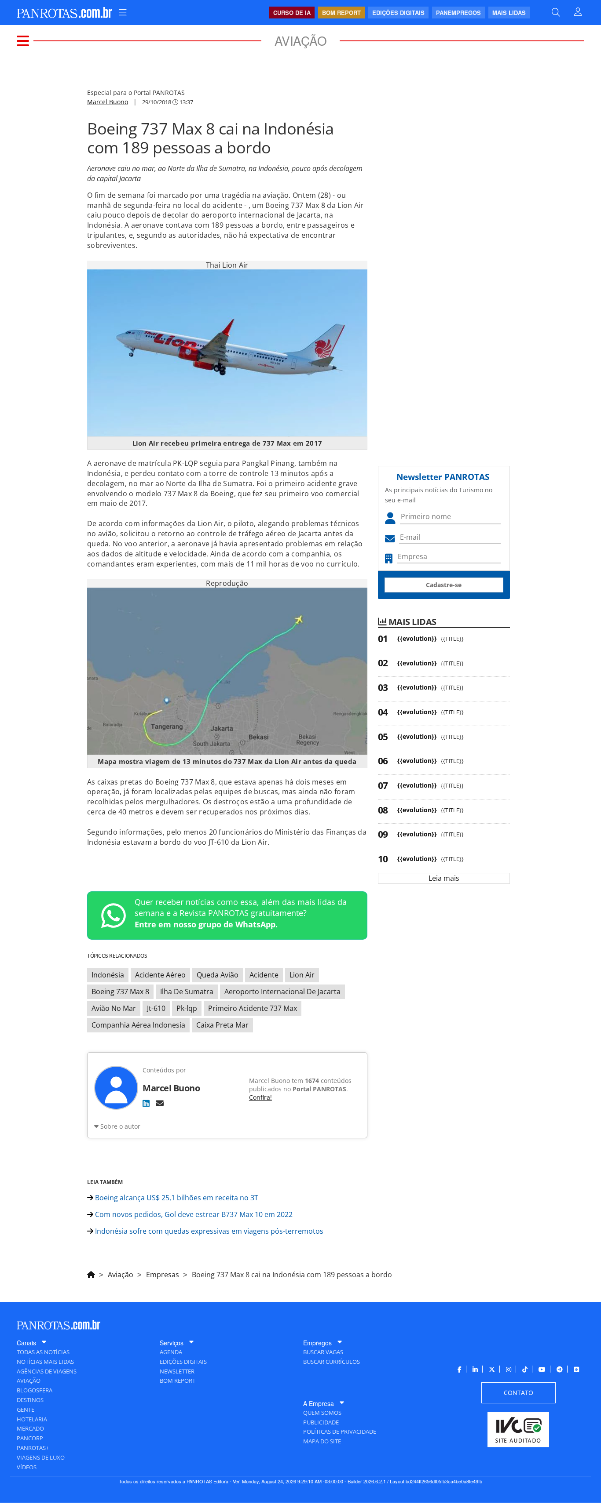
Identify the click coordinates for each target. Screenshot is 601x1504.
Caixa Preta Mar (222, 1025)
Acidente (264, 975)
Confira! (260, 1097)
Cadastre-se (444, 585)
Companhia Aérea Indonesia (138, 1025)
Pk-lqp (186, 1008)
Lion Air (302, 975)
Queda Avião (217, 975)
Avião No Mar (114, 1008)
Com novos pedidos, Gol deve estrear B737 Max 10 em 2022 (193, 1214)
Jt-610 (156, 1008)
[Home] (91, 1273)
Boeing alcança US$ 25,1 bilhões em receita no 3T (175, 1197)
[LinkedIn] (146, 1103)
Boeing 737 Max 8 (120, 991)
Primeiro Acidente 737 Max (252, 1008)
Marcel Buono (107, 102)
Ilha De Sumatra (186, 991)
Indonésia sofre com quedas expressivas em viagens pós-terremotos (208, 1231)
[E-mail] (160, 1103)
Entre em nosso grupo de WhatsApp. (206, 924)
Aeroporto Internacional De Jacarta (282, 991)
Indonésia (108, 975)
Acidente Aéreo (160, 975)
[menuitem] (123, 12)
